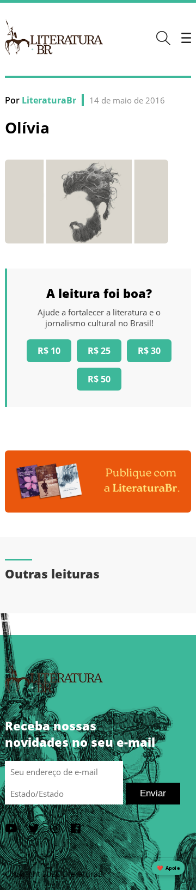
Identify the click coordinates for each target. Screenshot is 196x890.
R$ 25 (99, 351)
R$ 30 (149, 351)
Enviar (153, 793)
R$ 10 (49, 351)
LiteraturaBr (49, 100)
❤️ (168, 867)
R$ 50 (99, 379)
